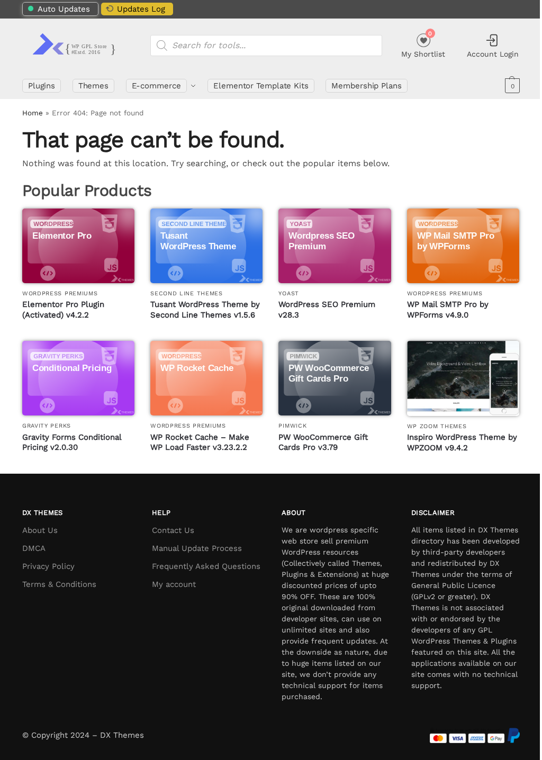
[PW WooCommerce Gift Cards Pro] (334, 378)
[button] (511, 86)
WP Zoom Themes (437, 426)
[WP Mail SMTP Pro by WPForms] (463, 246)
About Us (40, 530)
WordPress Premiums (60, 293)
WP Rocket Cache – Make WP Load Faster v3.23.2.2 (199, 442)
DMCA (34, 548)
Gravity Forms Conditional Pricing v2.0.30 (71, 442)
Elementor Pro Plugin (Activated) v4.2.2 (63, 310)
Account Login (493, 54)
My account (174, 584)
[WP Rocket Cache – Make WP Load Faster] (206, 378)
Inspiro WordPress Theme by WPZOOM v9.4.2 (462, 442)
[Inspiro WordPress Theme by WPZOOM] (463, 378)
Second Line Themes (186, 293)
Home (32, 112)
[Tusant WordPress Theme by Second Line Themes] (206, 246)
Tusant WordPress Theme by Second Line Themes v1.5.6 (205, 310)
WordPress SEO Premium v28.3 (326, 310)
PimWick (292, 425)
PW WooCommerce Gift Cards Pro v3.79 (323, 442)
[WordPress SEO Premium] (334, 246)
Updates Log (141, 9)
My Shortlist (423, 44)
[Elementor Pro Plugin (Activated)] (78, 246)
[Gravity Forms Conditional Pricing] (78, 378)
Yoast (288, 293)
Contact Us (173, 530)
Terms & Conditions (59, 584)
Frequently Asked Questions (206, 566)
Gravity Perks (46, 425)
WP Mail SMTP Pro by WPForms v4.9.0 (448, 310)
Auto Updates (64, 9)
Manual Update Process (197, 548)
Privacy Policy (48, 566)
